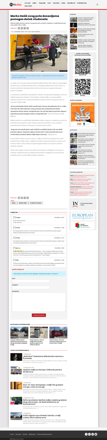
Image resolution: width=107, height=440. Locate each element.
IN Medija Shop (82, 3)
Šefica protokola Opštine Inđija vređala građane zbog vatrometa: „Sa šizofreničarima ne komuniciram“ (45, 402)
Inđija (34, 3)
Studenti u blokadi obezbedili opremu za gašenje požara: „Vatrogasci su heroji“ (86, 19)
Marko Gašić (23, 203)
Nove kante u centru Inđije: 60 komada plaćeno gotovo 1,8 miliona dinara (86, 140)
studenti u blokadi (35, 203)
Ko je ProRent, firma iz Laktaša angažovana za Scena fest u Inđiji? (86, 146)
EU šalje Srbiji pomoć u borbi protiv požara (85, 35)
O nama (12, 434)
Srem (49, 3)
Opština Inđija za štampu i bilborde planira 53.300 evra (42, 371)
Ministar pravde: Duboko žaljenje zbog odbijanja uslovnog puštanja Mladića (86, 30)
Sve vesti (27, 3)
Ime (14, 278)
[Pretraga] (97, 4)
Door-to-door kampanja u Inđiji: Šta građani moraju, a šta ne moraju (43, 386)
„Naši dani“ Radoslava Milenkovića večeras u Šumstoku (43, 357)
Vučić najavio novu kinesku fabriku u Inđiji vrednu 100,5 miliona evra (41, 416)
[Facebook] (86, 434)
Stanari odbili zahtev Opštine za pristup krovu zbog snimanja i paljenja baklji (86, 135)
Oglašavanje (32, 434)
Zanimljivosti (71, 3)
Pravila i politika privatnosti (44, 434)
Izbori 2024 (28, 6)
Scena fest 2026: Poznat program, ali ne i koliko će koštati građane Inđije (82, 183)
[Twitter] (89, 434)
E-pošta (15, 285)
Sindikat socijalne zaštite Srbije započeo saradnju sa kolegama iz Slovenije (86, 41)
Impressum (18, 434)
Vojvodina (56, 3)
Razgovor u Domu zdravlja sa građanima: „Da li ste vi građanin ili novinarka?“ (86, 157)
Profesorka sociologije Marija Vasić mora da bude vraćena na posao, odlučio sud (86, 162)
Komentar (15, 291)
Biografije (42, 3)
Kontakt (25, 434)
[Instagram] (92, 434)
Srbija (63, 3)
